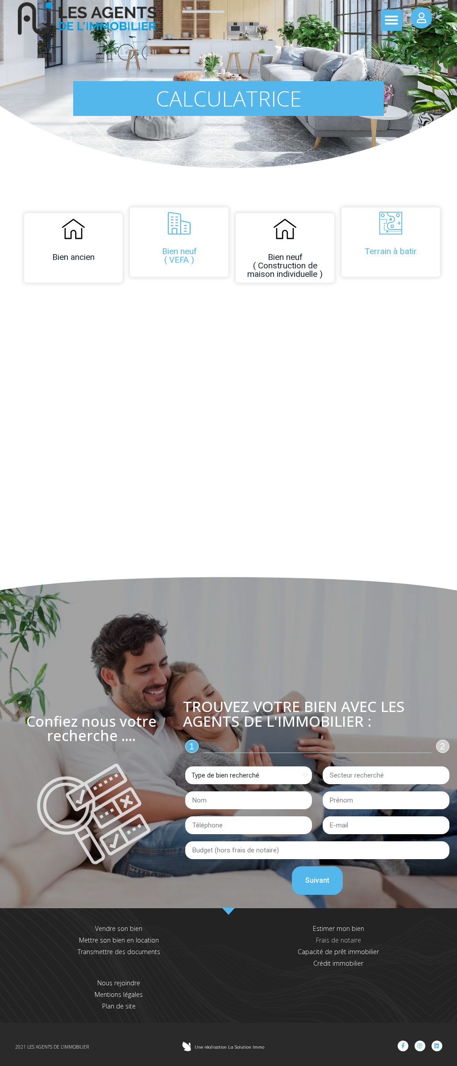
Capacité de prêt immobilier (338, 951)
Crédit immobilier (338, 963)
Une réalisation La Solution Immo (229, 1047)
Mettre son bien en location (119, 940)
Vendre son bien (118, 928)
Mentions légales (119, 994)
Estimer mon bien (338, 928)
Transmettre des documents (119, 951)
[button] (391, 20)
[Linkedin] (437, 1046)
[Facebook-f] (403, 1046)
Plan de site (119, 1006)
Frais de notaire (338, 940)
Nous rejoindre (118, 983)
